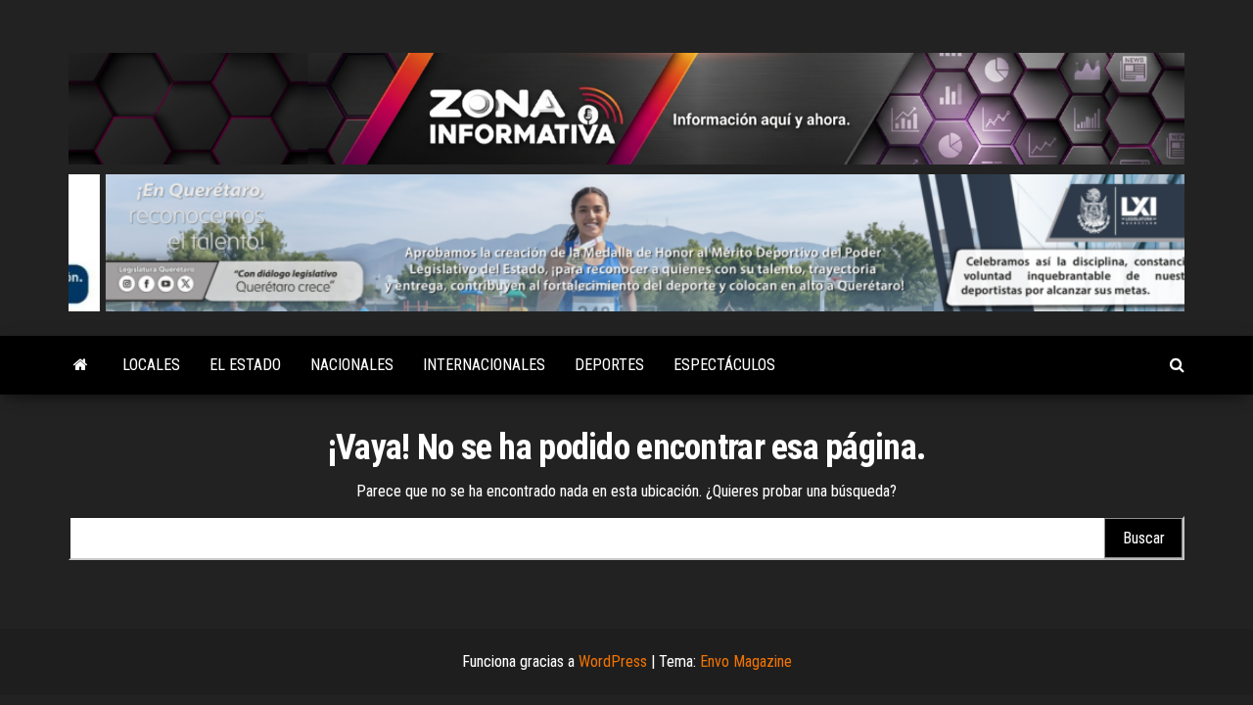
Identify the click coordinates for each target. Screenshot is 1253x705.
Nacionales (352, 364)
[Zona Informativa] (81, 365)
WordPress (613, 661)
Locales (151, 364)
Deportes (609, 364)
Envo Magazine (746, 661)
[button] (626, 243)
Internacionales (484, 364)
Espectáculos (724, 364)
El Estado (245, 364)
